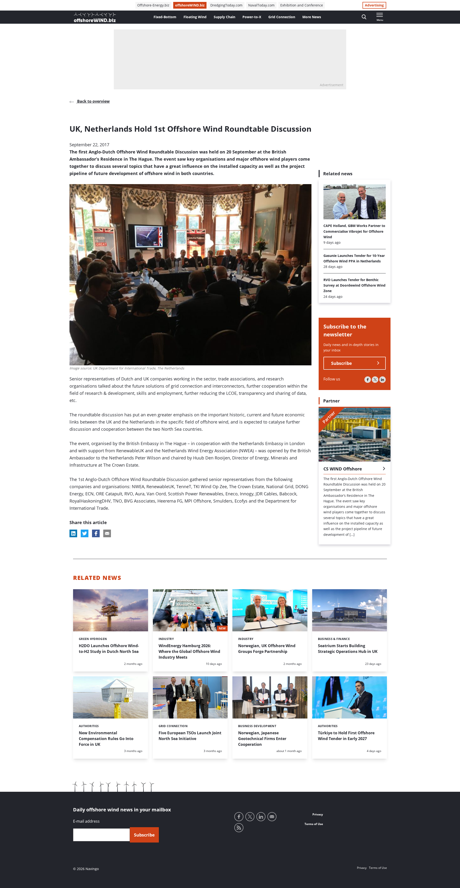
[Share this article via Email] (107, 533)
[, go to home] (95, 17)
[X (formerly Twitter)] (375, 379)
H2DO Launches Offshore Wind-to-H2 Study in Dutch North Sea (109, 648)
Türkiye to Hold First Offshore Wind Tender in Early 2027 (346, 735)
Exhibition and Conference (301, 5)
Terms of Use (314, 824)
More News (311, 17)
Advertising (374, 5)
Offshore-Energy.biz (153, 5)
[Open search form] (364, 17)
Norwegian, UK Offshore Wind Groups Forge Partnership (266, 648)
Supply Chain (224, 17)
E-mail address (86, 821)
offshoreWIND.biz (190, 5)
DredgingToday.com (226, 5)
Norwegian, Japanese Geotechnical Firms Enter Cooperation (262, 738)
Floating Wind (195, 17)
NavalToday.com (261, 5)
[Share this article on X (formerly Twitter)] (84, 533)
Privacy (317, 814)
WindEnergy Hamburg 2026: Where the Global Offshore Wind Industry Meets (189, 651)
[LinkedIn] (382, 379)
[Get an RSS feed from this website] (238, 827)
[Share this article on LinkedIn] (73, 533)
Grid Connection (281, 17)
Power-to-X (251, 17)
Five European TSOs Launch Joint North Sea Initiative (190, 735)
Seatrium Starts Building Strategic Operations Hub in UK (348, 648)
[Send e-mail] (271, 816)
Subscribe (341, 363)
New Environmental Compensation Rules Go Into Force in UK (106, 738)
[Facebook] (367, 379)
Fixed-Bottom (165, 17)
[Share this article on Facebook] (96, 533)
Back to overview (93, 101)
